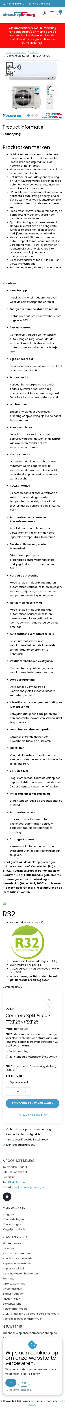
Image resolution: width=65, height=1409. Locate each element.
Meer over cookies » (19, 1390)
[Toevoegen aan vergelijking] (49, 1007)
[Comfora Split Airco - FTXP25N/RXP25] (32, 90)
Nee (24, 1382)
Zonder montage (19, 1051)
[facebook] (7, 1196)
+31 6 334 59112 (41, 3)
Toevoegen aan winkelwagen (32, 1103)
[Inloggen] (45, 13)
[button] (28, 115)
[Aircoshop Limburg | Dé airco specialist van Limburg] (19, 14)
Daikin (10, 1009)
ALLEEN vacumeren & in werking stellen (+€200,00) (32, 1068)
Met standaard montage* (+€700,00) (33, 1056)
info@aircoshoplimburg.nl (28, 1187)
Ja (11, 1382)
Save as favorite (34, 1115)
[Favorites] (52, 13)
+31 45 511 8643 (15, 3)
